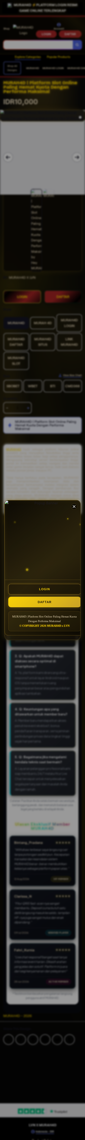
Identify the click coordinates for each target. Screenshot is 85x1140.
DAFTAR (44, 602)
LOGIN (44, 589)
